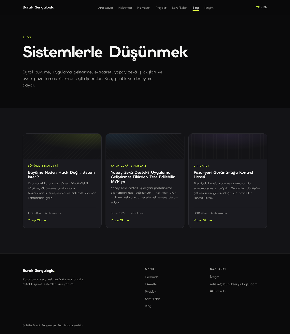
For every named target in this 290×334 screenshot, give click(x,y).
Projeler (161, 7)
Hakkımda (125, 7)
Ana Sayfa (105, 7)
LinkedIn (219, 291)
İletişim (208, 7)
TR (258, 7)
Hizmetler (143, 7)
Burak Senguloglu (39, 7)
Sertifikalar (179, 7)
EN (265, 7)
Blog (196, 7)
